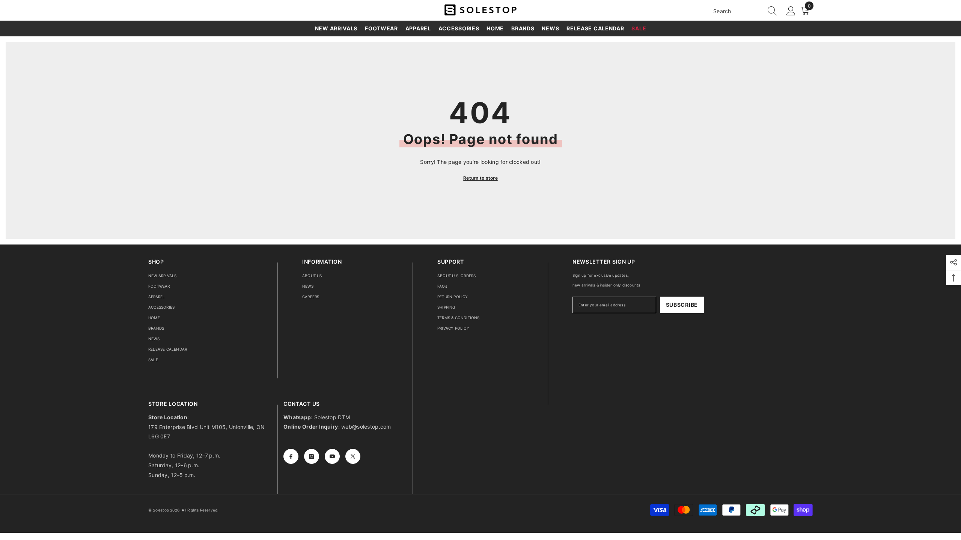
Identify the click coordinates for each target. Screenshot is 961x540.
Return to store (480, 178)
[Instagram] (311, 456)
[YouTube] (332, 456)
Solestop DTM (331, 417)
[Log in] (790, 11)
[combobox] (738, 11)
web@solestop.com (366, 426)
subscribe (682, 305)
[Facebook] (290, 456)
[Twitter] (352, 456)
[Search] (745, 11)
